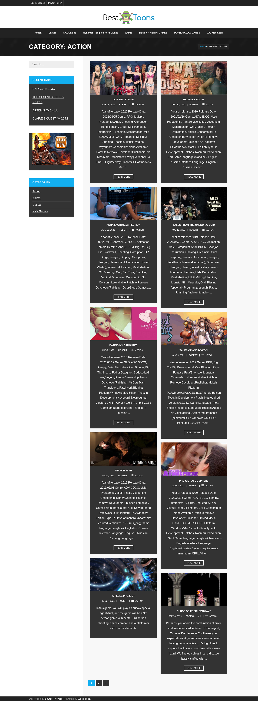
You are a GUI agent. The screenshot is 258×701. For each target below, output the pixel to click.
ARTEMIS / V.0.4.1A (45, 110)
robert (123, 104)
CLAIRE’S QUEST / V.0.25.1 (50, 118)
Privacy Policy (55, 3)
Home (203, 46)
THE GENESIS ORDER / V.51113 (48, 100)
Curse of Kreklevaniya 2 (194, 611)
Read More (123, 177)
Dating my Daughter (123, 345)
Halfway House (193, 99)
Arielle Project (123, 595)
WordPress (84, 698)
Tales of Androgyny (194, 350)
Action (140, 104)
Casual (36, 204)
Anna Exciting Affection (123, 224)
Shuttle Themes (53, 698)
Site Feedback (38, 3)
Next (106, 683)
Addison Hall (193, 616)
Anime (36, 198)
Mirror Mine (123, 470)
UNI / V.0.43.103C (43, 88)
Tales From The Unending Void (194, 224)
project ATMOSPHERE (193, 480)
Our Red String (123, 99)
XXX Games (40, 211)
